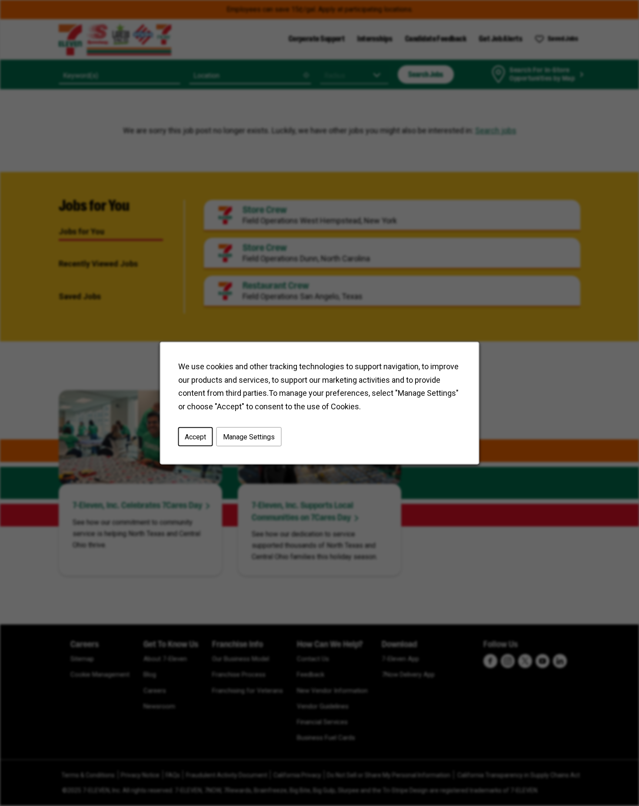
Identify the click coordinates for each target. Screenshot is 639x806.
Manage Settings (249, 436)
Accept (195, 436)
